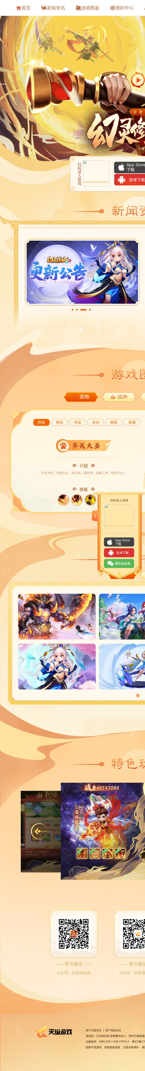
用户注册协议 (94, 1030)
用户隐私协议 (113, 1030)
